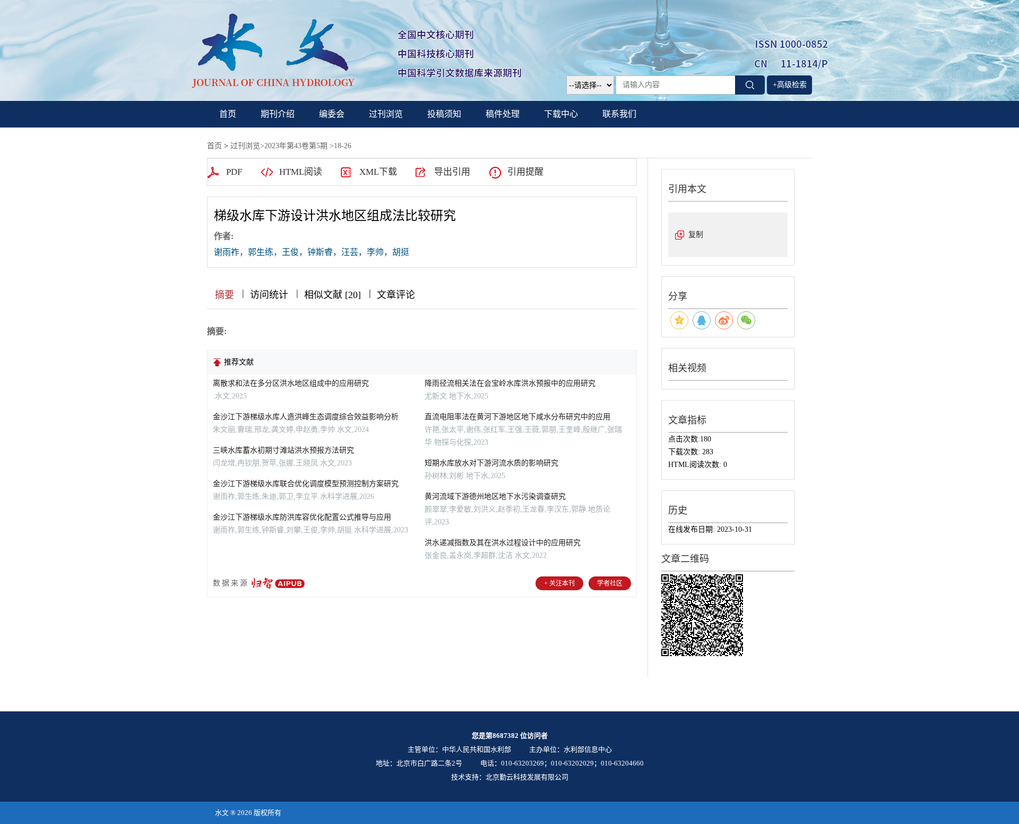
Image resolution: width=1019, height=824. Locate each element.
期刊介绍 (278, 113)
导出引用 (452, 172)
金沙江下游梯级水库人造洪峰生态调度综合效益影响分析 (306, 417)
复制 (695, 235)
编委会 (331, 113)
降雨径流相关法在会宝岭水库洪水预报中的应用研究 (510, 383)
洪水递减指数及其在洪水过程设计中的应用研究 (503, 543)
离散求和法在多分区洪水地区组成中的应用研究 (291, 383)
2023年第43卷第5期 (295, 146)
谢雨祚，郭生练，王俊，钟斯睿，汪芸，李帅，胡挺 (311, 252)
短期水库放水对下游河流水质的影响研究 (491, 463)
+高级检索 (790, 85)
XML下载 (378, 172)
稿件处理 (503, 113)
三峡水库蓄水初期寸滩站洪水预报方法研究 (283, 450)
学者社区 (610, 583)
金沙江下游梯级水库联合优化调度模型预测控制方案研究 (306, 484)
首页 (227, 113)
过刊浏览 (386, 113)
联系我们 (619, 113)
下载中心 (561, 113)
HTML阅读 (300, 172)
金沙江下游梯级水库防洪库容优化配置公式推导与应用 (302, 517)
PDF (234, 172)
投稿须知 (444, 113)
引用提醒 (525, 172)
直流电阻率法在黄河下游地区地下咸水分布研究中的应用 (517, 417)
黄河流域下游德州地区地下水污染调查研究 (495, 496)
